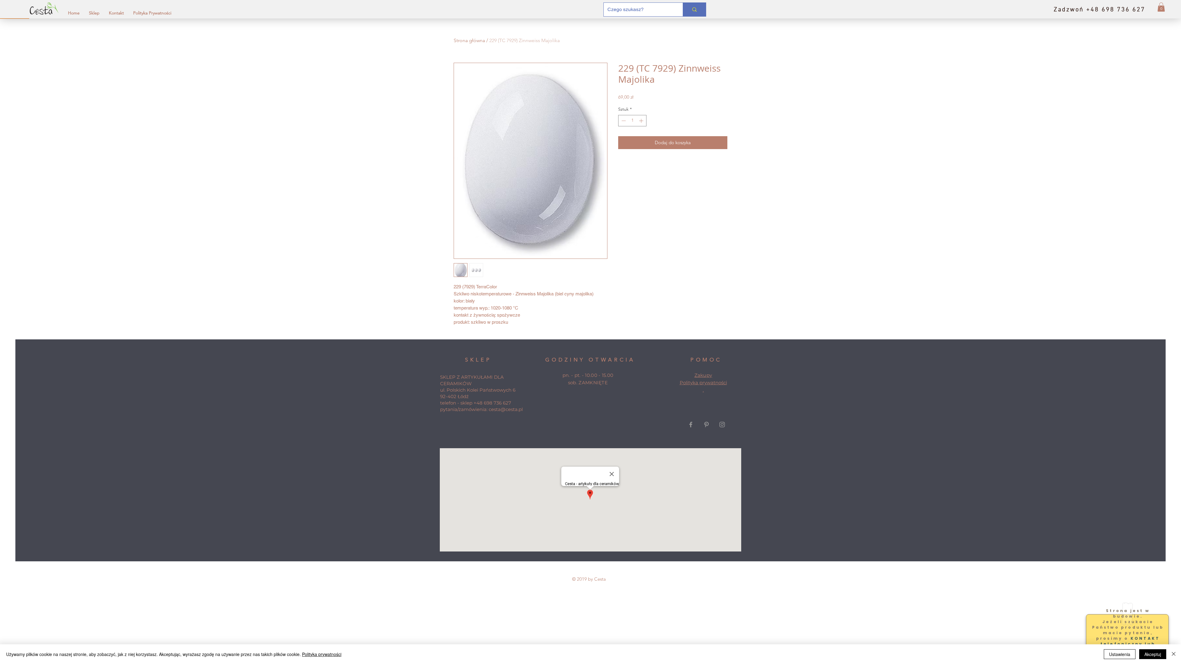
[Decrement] (623, 120)
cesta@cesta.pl (506, 409)
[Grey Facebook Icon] (690, 424)
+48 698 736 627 (492, 403)
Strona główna (469, 40)
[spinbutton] (632, 120)
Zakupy (703, 375)
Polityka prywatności (703, 382)
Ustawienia (1119, 654)
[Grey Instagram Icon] (722, 424)
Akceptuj (1152, 654)
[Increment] (642, 120)
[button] (1161, 7)
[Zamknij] (1173, 654)
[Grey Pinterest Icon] (706, 424)
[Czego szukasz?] (694, 9)
